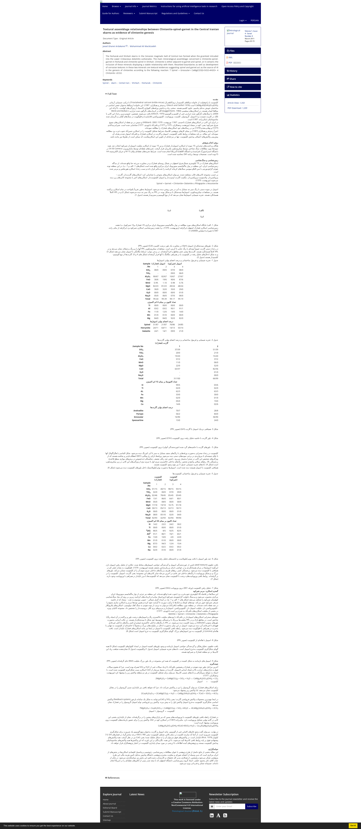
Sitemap (107, 820)
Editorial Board (110, 807)
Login (242, 20)
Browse (115, 6)
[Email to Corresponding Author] (126, 46)
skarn (113, 83)
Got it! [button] (353, 826)
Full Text (112, 93)
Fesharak (146, 83)
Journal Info (131, 6)
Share (232, 78)
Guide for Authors (110, 13)
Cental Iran (124, 83)
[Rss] (225, 815)
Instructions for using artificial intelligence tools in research (189, 6)
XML (230, 57)
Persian (255, 20)
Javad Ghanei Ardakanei (114, 46)
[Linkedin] (212, 815)
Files (232, 50)
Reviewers (128, 13)
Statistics (234, 95)
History (233, 70)
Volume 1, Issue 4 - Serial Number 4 (251, 33)
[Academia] (219, 815)
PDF (234, 62)
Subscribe (251, 806)
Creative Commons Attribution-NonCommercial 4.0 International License (187, 805)
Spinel (106, 83)
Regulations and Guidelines (175, 13)
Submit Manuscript (148, 13)
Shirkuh (135, 83)
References (113, 777)
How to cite (235, 86)
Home (105, 6)
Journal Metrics (149, 6)
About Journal (109, 803)
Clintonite (157, 83)
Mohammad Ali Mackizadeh (143, 46)
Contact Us (199, 13)
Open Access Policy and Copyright (238, 6)
